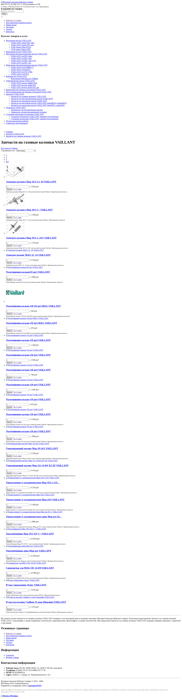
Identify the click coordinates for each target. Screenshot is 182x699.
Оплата (9, 29)
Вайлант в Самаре (13, 20)
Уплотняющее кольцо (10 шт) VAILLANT (28, 340)
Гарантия (10, 655)
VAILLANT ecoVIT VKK (21, 72)
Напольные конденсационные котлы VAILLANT (27, 65)
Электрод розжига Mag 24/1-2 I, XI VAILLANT (31, 181)
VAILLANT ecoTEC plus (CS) (23, 61)
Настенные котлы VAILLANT (18, 40)
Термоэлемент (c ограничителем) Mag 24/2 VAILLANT (35, 499)
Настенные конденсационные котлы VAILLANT (26, 54)
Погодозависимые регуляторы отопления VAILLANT (29, 92)
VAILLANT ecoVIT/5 (20, 74)
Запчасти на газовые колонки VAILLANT (28, 96)
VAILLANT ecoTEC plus (21, 58)
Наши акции (11, 25)
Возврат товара (12, 657)
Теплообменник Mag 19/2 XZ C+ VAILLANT (30, 533)
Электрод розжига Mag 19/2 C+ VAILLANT (29, 209)
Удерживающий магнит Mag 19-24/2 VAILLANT (32, 448)
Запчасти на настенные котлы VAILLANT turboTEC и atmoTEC (38, 105)
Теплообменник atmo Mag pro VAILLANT (28, 550)
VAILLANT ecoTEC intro (21, 56)
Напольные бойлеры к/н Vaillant (24, 78)
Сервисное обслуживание (17, 123)
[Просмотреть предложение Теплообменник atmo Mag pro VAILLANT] (24, 546)
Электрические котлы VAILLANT (20, 81)
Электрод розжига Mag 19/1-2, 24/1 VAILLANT (31, 238)
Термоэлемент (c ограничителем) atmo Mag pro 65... (34, 516)
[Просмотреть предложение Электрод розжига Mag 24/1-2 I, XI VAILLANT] (15, 177)
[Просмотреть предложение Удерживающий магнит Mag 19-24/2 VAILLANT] (27, 444)
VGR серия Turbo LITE (20, 49)
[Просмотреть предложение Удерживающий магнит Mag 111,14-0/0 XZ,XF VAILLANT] (32, 461)
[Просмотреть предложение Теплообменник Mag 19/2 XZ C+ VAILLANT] (26, 529)
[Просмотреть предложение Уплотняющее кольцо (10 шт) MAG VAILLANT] (27, 318)
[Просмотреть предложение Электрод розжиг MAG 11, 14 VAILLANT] (25, 250)
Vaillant (14, 148)
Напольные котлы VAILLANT (19, 52)
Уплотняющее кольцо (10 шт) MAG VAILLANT (31, 323)
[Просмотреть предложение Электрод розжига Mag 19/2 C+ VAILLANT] (15, 205)
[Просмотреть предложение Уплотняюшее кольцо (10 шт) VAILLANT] (24, 427)
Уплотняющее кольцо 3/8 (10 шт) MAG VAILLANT (33, 306)
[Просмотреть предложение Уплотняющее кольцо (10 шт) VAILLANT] (24, 335)
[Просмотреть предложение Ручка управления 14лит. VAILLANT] (23, 580)
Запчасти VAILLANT (15, 94)
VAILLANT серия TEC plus (22, 43)
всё (7, 162)
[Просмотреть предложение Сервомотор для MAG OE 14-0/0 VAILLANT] (26, 563)
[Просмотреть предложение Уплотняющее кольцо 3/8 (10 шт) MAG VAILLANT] (15, 301)
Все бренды (6, 148)
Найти (4, 14)
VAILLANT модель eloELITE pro (25, 87)
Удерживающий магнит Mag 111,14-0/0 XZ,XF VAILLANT (37, 465)
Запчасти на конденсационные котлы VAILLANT (32, 99)
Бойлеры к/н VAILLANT (16, 76)
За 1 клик (18, 189)
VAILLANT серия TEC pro (22, 45)
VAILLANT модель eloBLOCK (24, 83)
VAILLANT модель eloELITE (23, 85)
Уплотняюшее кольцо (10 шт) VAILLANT (28, 431)
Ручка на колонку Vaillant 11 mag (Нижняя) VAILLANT (36, 602)
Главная (9, 132)
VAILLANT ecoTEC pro (21, 63)
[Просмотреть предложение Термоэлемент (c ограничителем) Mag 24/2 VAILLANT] (30, 495)
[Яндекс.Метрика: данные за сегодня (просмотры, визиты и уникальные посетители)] (9, 696)
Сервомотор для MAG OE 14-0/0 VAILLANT (30, 568)
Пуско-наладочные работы (17, 121)
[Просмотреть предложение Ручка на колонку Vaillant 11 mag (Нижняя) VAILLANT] (30, 597)
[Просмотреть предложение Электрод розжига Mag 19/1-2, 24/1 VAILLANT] (15, 233)
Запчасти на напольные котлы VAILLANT (29, 101)
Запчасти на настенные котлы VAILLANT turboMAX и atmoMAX (39, 103)
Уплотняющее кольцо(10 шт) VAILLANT (28, 272)
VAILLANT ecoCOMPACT (22, 67)
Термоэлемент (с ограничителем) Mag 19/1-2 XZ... (32, 482)
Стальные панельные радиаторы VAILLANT (25, 114)
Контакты (10, 32)
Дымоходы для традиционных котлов (27, 110)
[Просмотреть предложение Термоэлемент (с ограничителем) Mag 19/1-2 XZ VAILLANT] (32, 478)
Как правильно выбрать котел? (19, 23)
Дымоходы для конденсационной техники (29, 112)
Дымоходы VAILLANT (16, 108)
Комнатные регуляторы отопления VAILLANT (26, 90)
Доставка (10, 27)
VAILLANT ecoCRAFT (21, 70)
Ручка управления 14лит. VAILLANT (26, 585)
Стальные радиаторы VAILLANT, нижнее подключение (34, 119)
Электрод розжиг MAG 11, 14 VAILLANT (28, 255)
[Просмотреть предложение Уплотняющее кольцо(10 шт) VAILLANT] (24, 267)
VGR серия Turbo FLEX (21, 47)
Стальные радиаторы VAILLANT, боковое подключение (35, 116)
